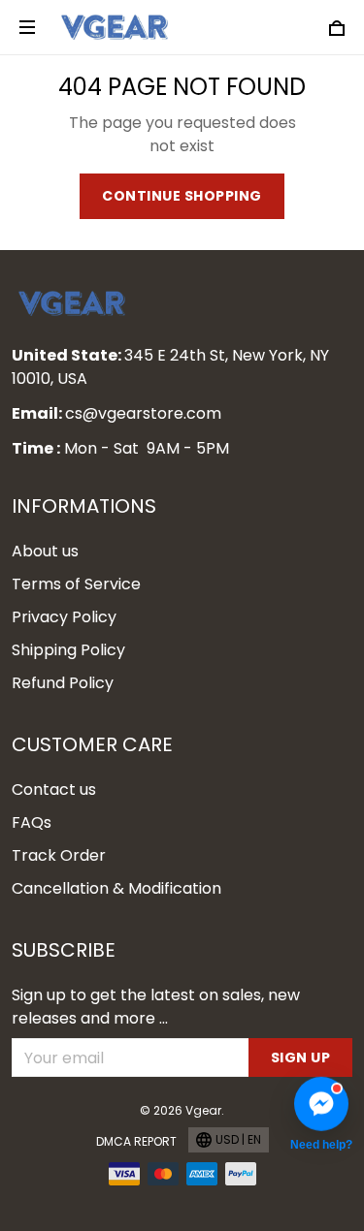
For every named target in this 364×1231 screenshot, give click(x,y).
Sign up (301, 1057)
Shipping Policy (68, 650)
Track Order (59, 855)
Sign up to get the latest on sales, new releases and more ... (156, 1006)
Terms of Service (76, 584)
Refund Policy (63, 683)
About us (45, 551)
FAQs (31, 822)
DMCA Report (136, 1141)
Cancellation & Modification (116, 888)
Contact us (54, 789)
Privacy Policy (64, 617)
